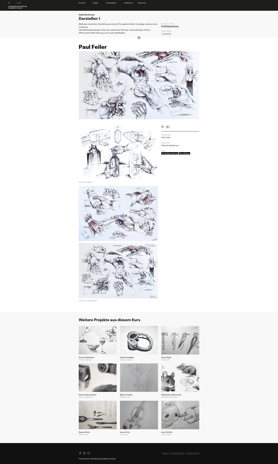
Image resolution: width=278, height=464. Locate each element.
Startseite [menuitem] (82, 3)
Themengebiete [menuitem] (111, 3)
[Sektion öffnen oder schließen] (139, 37)
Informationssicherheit (192, 453)
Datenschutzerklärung (177, 453)
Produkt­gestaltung (170, 26)
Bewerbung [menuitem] (142, 3)
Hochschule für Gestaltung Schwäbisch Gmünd (97, 459)
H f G (17, 5)
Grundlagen (184, 153)
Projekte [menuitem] (95, 3)
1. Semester (166, 33)
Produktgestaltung (170, 153)
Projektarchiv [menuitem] (128, 3)
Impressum (165, 453)
